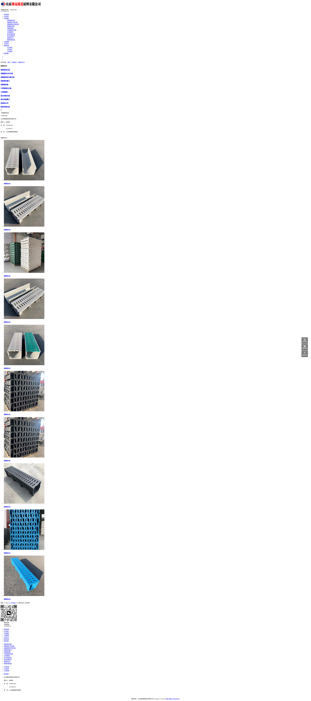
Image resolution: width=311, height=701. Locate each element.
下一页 (11, 603)
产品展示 (6, 18)
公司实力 (6, 43)
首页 (8, 62)
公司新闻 (9, 51)
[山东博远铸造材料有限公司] (21, 6)
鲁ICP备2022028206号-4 (173, 699)
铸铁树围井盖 (11, 39)
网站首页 (6, 14)
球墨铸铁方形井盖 (12, 22)
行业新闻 (9, 47)
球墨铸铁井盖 (11, 20)
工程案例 (6, 41)
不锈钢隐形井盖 (11, 30)
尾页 (14, 603)
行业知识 (9, 49)
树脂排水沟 (10, 38)
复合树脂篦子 (11, 36)
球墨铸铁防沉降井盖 (13, 24)
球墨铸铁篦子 (11, 26)
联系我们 (6, 53)
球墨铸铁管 (10, 28)
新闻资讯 (6, 45)
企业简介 (6, 16)
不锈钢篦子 (10, 32)
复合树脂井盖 (11, 34)
